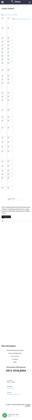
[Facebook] (12, 400)
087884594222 (11, 388)
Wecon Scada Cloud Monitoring (13, 6)
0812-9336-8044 (16, 370)
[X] (19, 400)
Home (3, 6)
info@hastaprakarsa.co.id (13, 394)
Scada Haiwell (8, 8)
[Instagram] (16, 400)
